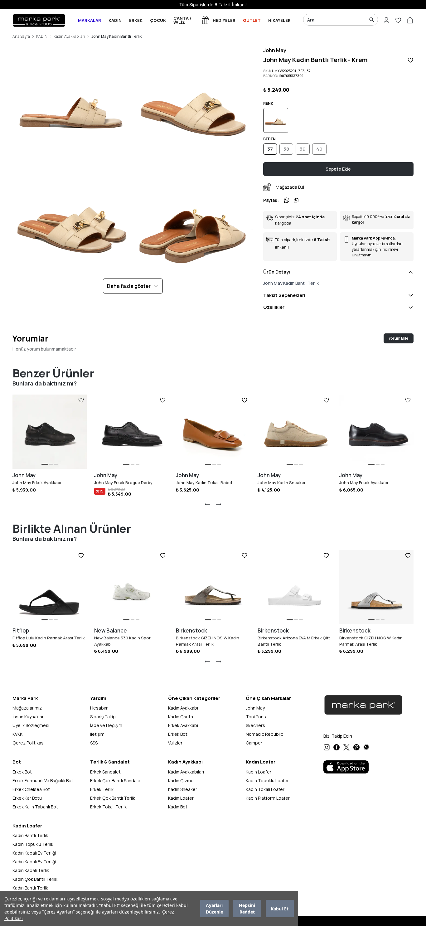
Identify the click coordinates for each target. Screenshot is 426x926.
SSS (94, 743)
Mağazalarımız (27, 708)
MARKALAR (89, 20)
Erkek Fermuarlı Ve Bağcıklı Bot (42, 780)
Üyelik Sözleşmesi (30, 725)
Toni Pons (256, 717)
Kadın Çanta (180, 717)
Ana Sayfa (21, 36)
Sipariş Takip (103, 717)
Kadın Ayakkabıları (69, 36)
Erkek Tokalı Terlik (108, 807)
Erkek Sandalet (105, 772)
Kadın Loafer (181, 798)
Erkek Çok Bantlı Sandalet (116, 780)
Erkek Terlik (102, 789)
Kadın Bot (177, 807)
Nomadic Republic (264, 734)
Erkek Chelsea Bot (31, 789)
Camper (254, 743)
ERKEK (136, 20)
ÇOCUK (158, 20)
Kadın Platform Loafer (268, 798)
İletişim (97, 734)
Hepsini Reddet (247, 908)
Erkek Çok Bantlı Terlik (112, 798)
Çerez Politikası (28, 743)
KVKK (17, 734)
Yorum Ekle (399, 338)
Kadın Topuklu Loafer (267, 780)
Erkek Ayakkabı (183, 725)
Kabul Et (279, 909)
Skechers (255, 725)
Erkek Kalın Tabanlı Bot (35, 807)
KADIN (115, 20)
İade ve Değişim (106, 725)
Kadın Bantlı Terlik (30, 835)
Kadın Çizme (181, 780)
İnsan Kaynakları (28, 717)
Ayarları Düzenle (214, 908)
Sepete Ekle (338, 169)
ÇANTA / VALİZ (182, 20)
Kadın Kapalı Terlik (30, 870)
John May (274, 50)
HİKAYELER (279, 20)
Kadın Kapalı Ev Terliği (34, 853)
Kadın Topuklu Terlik (32, 844)
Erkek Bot (177, 734)
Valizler (175, 743)
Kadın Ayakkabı (183, 708)
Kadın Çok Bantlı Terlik (34, 879)
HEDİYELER (224, 20)
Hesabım (99, 708)
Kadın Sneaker (182, 789)
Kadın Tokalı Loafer (265, 789)
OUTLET (252, 20)
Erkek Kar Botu (27, 798)
